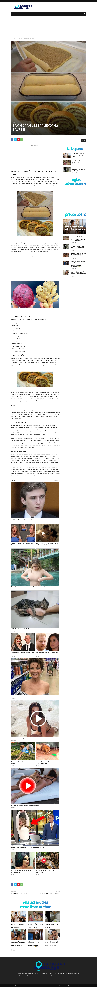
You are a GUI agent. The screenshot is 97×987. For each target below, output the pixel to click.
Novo (21, 14)
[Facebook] (12, 139)
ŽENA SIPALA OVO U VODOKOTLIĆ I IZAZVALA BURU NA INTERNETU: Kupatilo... (79, 169)
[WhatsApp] (21, 139)
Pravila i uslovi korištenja (79, 0)
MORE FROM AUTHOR (35, 907)
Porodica (40, 14)
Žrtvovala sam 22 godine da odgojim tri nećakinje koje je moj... (78, 162)
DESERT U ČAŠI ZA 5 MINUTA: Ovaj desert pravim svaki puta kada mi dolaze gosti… (50, 894)
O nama (63, 0)
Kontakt (59, 0)
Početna (55, 0)
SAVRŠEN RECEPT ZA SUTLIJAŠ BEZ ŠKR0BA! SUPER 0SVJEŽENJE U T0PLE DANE (21, 894)
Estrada (27, 14)
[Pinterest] (18, 139)
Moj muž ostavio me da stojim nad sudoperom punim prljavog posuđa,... (79, 155)
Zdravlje (59, 14)
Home (12, 38)
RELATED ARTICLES (35, 902)
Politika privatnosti (70, 0)
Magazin (33, 14)
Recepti (47, 14)
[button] (84, 14)
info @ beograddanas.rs (51, 978)
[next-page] (14, 950)
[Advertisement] (48, 26)
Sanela (15, 132)
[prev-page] (11, 950)
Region (53, 14)
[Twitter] (15, 139)
